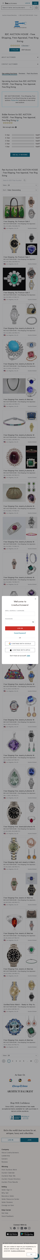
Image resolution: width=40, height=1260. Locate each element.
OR (20, 638)
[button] (33, 622)
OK (31, 1254)
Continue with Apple (21, 650)
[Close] (35, 599)
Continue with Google (21, 643)
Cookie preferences (18, 1251)
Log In (20, 628)
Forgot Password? (20, 633)
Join (28, 656)
